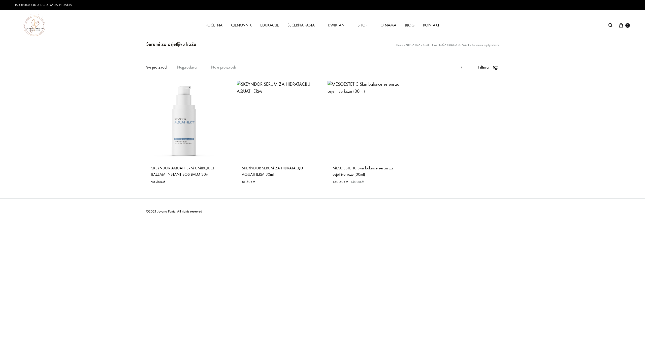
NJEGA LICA (413, 45)
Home (399, 45)
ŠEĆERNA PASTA (301, 25)
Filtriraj (484, 67)
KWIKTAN (336, 25)
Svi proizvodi (157, 67)
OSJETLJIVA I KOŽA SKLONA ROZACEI (446, 45)
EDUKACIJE (269, 25)
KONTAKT (431, 25)
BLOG (409, 25)
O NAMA (388, 25)
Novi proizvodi (223, 67)
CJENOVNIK (241, 25)
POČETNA (214, 25)
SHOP (362, 25)
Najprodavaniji (189, 67)
